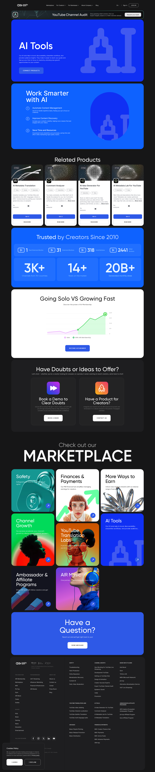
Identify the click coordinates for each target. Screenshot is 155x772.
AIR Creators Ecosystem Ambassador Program (127, 710)
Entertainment (19, 730)
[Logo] (22, 5)
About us (52, 679)
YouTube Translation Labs (77, 703)
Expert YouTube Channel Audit (104, 686)
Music (17, 717)
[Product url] (27, 173)
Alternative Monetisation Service (130, 684)
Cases (17, 699)
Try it (27, 216)
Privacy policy (35, 755)
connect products (31, 70)
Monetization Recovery (76, 677)
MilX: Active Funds (100, 736)
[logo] (21, 663)
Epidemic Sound (99, 689)
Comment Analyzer (100, 711)
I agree (15, 762)
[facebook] (33, 738)
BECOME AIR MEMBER (77, 348)
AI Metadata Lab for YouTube (103, 714)
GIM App (97, 742)
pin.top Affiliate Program (127, 714)
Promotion (98, 696)
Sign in (125, 5)
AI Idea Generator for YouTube (104, 707)
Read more (27, 222)
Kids (16, 713)
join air (133, 5)
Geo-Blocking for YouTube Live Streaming (104, 668)
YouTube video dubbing (76, 707)
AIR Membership (20, 679)
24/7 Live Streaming (126, 687)
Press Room (53, 689)
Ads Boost (123, 667)
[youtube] (54, 738)
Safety (71, 663)
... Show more (70, 201)
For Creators (60, 5)
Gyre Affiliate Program (127, 718)
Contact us (52, 682)
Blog (97, 5)
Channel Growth (100, 663)
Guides (17, 702)
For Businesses (72, 5)
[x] (44, 738)
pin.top (122, 681)
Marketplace (50, 5)
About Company (86, 5)
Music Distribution (74, 736)
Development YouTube (101, 672)
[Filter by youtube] (28, 206)
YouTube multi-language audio (78, 717)
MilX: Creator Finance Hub (103, 729)
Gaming (17, 720)
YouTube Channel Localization (78, 711)
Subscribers (35, 190)
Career (51, 685)
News (17, 723)
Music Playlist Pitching (76, 729)
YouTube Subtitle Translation (78, 714)
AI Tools (16, 168)
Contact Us (102, 418)
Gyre (16, 692)
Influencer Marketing (36, 682)
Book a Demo (53, 418)
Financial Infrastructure (37, 685)
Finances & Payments (101, 724)
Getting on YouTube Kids (102, 676)
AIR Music (18, 696)
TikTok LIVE (123, 674)
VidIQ (96, 693)
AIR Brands (33, 689)
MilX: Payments (99, 732)
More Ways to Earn (126, 663)
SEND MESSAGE (77, 645)
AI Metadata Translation (102, 717)
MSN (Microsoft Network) (128, 677)
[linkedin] (49, 738)
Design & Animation (100, 679)
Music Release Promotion (77, 732)
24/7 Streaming (35, 679)
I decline (32, 762)
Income (25, 190)
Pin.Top (17, 689)
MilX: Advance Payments (102, 739)
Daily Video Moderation (76, 684)
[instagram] (38, 738)
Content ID (72, 681)
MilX (16, 685)
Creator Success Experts (102, 683)
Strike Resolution (74, 674)
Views (17, 190)
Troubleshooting (74, 667)
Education (18, 727)
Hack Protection (74, 670)
